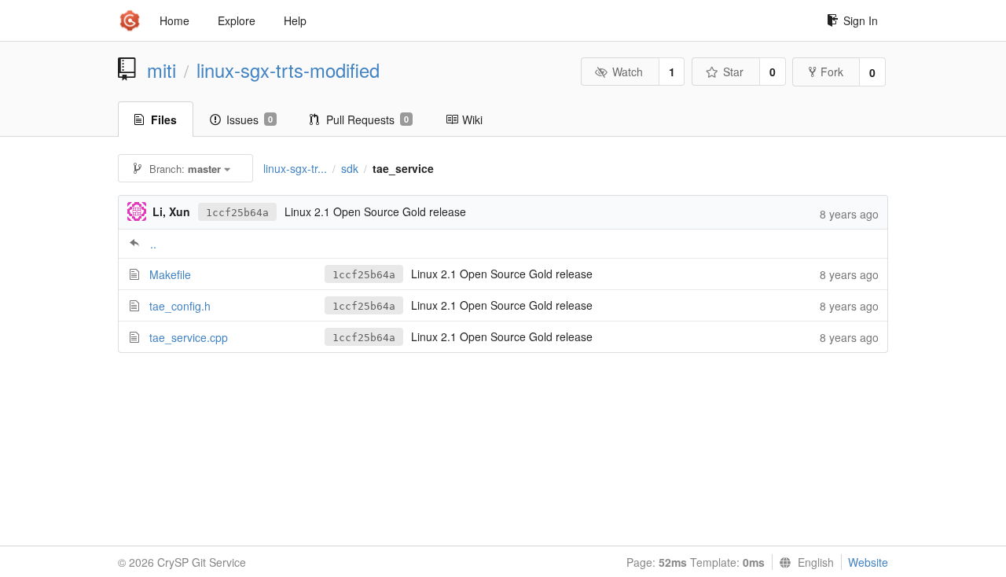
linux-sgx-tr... (295, 168)
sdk (349, 168)
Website (868, 562)
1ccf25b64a (237, 213)
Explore (236, 20)
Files (164, 119)
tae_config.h (180, 306)
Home (174, 20)
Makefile (170, 274)
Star (733, 71)
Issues (249, 119)
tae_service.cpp (188, 337)
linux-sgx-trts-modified (288, 70)
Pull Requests (367, 119)
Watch (627, 71)
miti (161, 70)
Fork (832, 71)
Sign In (860, 20)
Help (295, 20)
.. (153, 244)
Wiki (472, 119)
